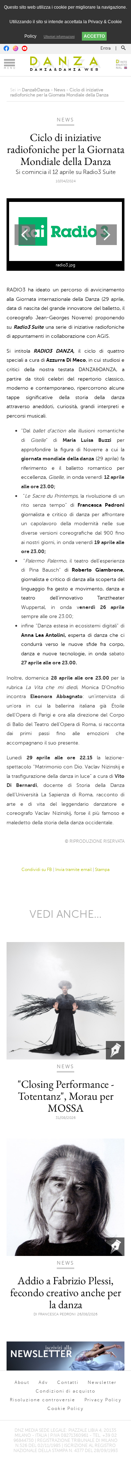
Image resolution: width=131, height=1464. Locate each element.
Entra (105, 48)
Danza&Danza (35, 89)
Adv (43, 1382)
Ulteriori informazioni (59, 36)
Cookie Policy (65, 1408)
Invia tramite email (73, 869)
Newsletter (102, 1382)
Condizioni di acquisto (65, 1391)
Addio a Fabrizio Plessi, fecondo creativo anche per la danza (65, 1292)
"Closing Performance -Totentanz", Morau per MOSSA (65, 1096)
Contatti (68, 1382)
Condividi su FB (36, 869)
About (22, 1382)
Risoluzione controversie (42, 1399)
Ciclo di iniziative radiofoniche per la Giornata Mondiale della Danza (59, 92)
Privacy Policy (103, 1399)
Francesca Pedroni (57, 1314)
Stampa (102, 869)
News (59, 89)
